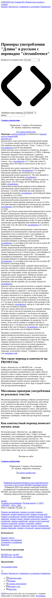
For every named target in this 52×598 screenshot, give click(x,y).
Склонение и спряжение (11, 542)
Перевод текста (7, 538)
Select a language (8, 508)
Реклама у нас (14, 586)
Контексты (13, 7)
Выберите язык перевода (12, 113)
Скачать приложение (17, 584)
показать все (6, 139)
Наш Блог (12, 589)
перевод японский (42, 528)
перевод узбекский (21, 526)
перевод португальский (39, 521)
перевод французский (20, 514)
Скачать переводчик (10, 120)
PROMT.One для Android (11, 557)
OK (2, 593)
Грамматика (45, 7)
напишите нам (11, 353)
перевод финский (8, 528)
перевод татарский (9, 523)
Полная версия (29, 503)
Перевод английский (10, 512)
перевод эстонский (25, 528)
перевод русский (27, 512)
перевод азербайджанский (31, 517)
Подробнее (40, 596)
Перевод (4, 7)
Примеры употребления (11, 540)
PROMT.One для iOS (10, 554)
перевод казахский (31, 519)
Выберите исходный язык (12, 60)
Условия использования (11, 503)
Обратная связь (14, 578)
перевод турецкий (26, 523)
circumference (7, 148)
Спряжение (29, 7)
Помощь (12, 581)
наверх (4, 501)
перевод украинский (39, 526)
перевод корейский (19, 521)
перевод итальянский (10, 517)
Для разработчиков (9, 567)
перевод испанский (38, 514)
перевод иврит (16, 519)
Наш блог (5, 545)
